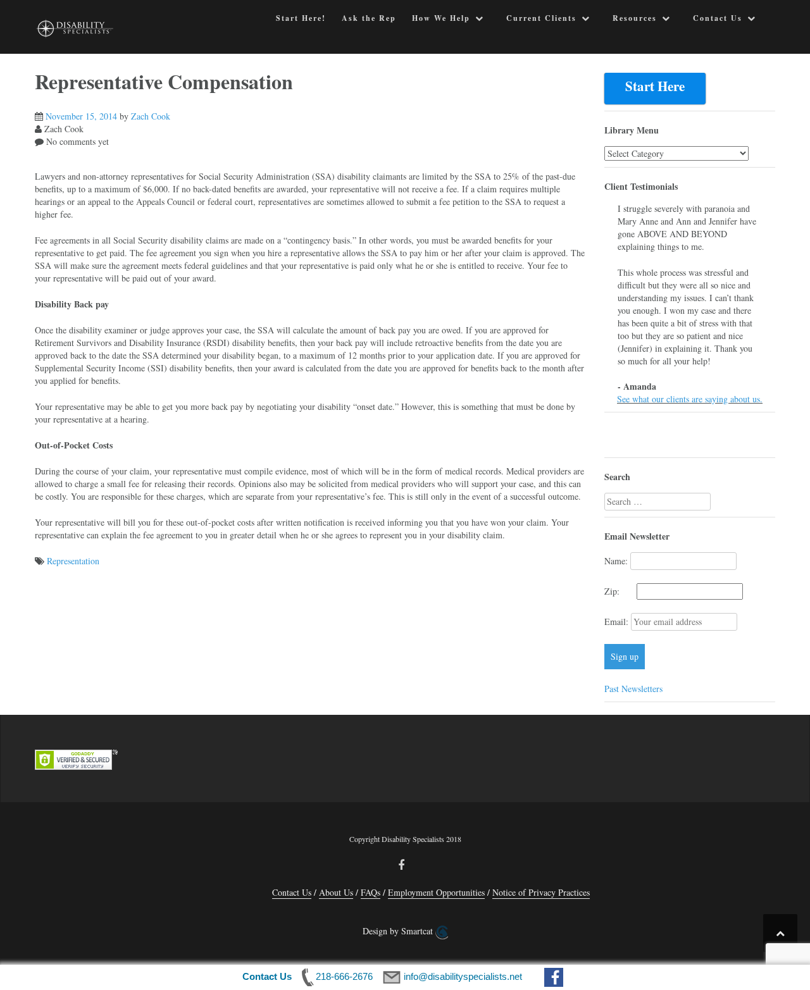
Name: (616, 561)
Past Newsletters (633, 689)
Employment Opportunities (436, 892)
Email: (617, 622)
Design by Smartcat (399, 931)
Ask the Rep (369, 18)
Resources (635, 18)
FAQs (370, 892)
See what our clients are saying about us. (690, 399)
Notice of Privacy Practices (541, 892)
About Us (336, 892)
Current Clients (541, 18)
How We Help (441, 18)
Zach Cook (150, 116)
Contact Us (717, 18)
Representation (73, 561)
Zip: (619, 591)
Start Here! (301, 18)
